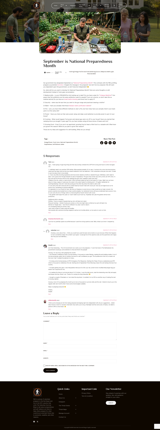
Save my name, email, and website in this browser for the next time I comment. (70, 365)
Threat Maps (95, 5)
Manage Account (106, 5)
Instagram (73, 5)
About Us (62, 5)
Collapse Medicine (105, 95)
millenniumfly (52, 300)
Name (45, 343)
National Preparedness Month (83, 83)
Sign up (111, 403)
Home (55, 5)
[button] (68, 398)
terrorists (60, 85)
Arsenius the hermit (54, 218)
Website (45, 358)
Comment (46, 321)
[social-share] (101, 142)
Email (45, 350)
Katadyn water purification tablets (79, 105)
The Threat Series (82, 5)
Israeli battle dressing (71, 99)
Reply (49, 212)
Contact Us (120, 5)
